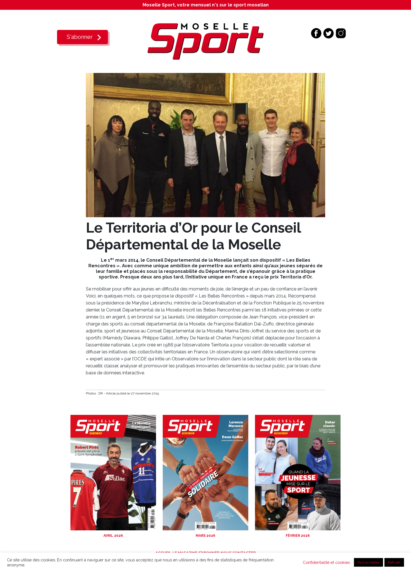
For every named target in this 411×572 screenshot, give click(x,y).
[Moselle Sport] (205, 41)
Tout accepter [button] (368, 562)
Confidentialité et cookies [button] (326, 562)
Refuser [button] (394, 562)
